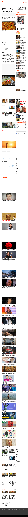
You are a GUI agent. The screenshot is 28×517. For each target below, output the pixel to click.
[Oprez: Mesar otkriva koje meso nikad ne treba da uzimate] (12, 160)
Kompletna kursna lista (24, 129)
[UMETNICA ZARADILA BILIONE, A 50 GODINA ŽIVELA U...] (12, 108)
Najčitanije (20, 6)
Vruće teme (3, 155)
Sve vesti (17, 31)
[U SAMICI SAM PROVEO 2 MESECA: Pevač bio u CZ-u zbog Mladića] (12, 169)
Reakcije (23, 6)
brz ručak (3, 151)
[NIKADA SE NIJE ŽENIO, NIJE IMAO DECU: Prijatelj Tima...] (12, 452)
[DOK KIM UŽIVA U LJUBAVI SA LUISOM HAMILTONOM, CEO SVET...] (12, 459)
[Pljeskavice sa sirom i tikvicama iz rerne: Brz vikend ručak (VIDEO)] (9, 25)
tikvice (5, 151)
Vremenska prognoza (19, 122)
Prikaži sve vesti (18, 12)
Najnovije (18, 6)
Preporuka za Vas (4, 120)
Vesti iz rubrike (3, 489)
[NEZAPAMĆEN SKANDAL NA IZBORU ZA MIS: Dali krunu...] (12, 102)
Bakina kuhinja (8, 151)
